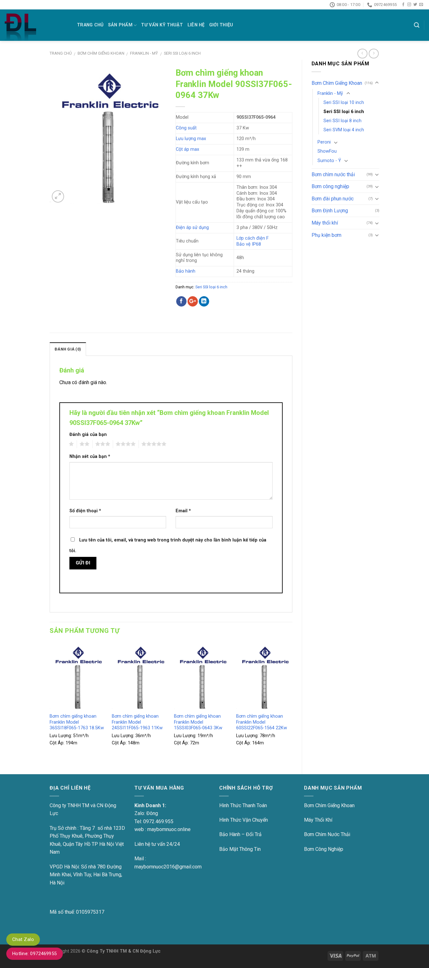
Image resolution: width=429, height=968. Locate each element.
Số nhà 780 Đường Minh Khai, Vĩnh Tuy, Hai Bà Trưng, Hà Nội (86, 875)
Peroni (324, 142)
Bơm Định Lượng (330, 211)
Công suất (186, 128)
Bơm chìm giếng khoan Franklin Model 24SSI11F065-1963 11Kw (137, 722)
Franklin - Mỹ (144, 53)
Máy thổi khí (325, 223)
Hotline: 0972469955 (34, 953)
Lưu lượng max (191, 138)
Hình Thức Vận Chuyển (243, 820)
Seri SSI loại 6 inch (182, 53)
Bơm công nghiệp (330, 186)
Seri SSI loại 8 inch (342, 120)
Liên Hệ (196, 25)
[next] (292, 703)
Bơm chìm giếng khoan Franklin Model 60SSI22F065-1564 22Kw (261, 722)
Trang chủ (61, 53)
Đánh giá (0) (68, 349)
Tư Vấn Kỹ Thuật (162, 25)
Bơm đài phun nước (333, 199)
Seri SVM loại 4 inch (343, 130)
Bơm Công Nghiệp (323, 849)
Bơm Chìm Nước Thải (327, 834)
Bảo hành (185, 271)
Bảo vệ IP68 (248, 244)
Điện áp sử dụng (192, 227)
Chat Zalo (23, 939)
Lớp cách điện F (252, 238)
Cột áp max (187, 149)
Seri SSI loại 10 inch (343, 102)
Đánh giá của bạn (88, 434)
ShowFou (327, 151)
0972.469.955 (158, 821)
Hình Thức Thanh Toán (243, 805)
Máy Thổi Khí (318, 820)
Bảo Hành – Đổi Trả (240, 834)
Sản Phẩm (120, 25)
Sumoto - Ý (329, 160)
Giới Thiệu (221, 25)
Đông (152, 813)
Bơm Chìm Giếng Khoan (101, 53)
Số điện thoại (85, 511)
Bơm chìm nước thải (333, 174)
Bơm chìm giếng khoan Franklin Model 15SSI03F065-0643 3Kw (198, 722)
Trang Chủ (90, 25)
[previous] (50, 703)
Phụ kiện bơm (326, 235)
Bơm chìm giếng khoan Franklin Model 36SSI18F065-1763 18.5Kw (77, 722)
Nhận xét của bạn (89, 456)
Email (183, 511)
